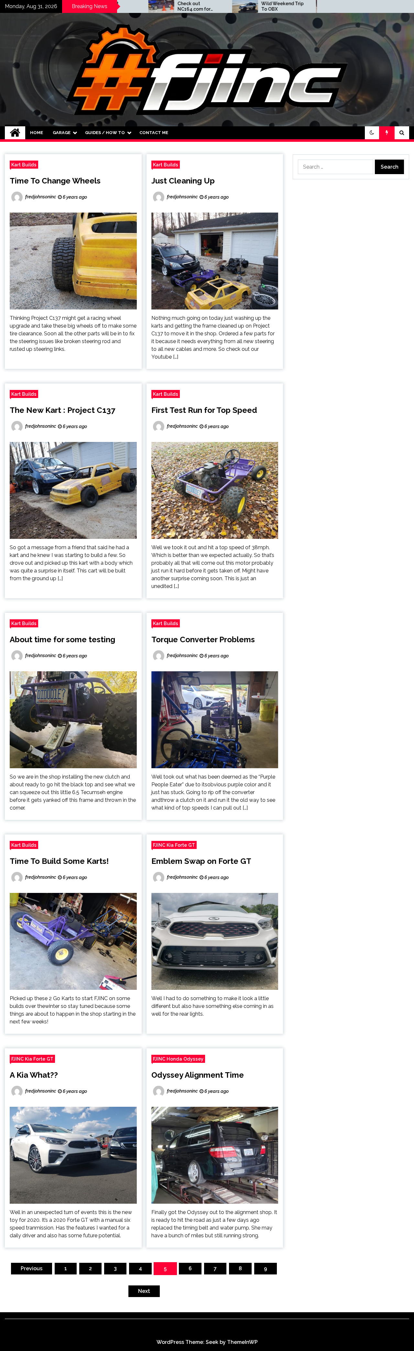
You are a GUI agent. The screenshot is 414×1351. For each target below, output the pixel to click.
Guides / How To (105, 132)
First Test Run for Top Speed (204, 410)
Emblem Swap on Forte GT (201, 861)
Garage (62, 132)
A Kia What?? (34, 1075)
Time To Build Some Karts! (59, 861)
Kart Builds (24, 164)
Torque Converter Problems (203, 639)
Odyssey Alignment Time (197, 1075)
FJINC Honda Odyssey (178, 1059)
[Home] (15, 132)
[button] (372, 132)
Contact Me (153, 132)
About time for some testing (62, 639)
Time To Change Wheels (55, 180)
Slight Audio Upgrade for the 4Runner (309, 6)
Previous (31, 1268)
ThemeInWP (242, 1342)
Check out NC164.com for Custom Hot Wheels (146, 6)
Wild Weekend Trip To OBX (228, 6)
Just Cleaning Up (183, 180)
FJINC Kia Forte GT (174, 845)
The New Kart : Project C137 (62, 410)
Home (36, 132)
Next (144, 1291)
